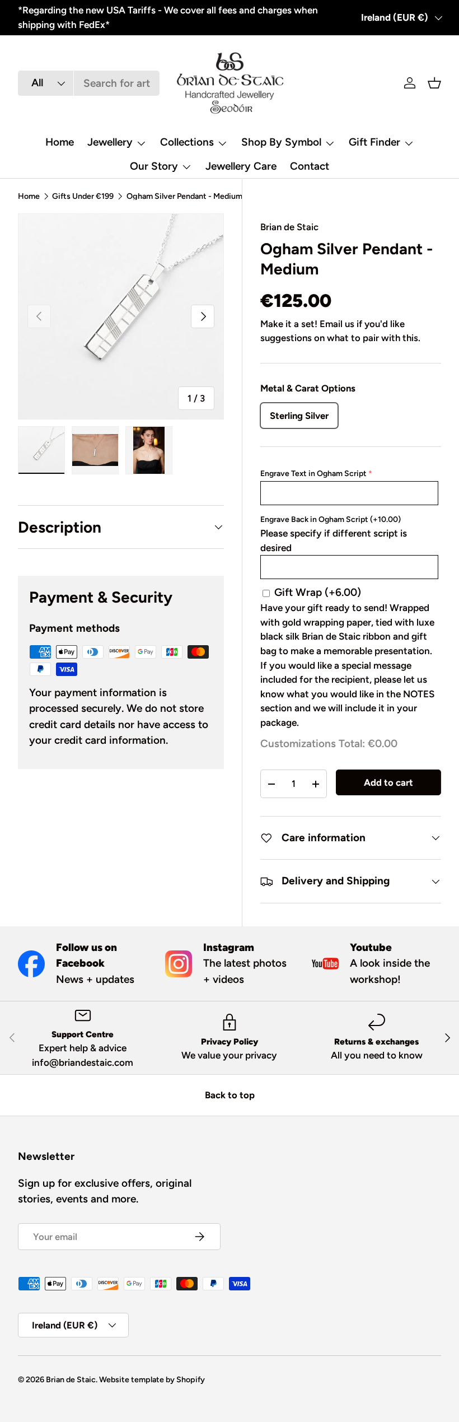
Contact (309, 166)
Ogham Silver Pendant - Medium (184, 196)
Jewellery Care (241, 166)
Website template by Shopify (152, 1379)
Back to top (230, 1095)
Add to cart (388, 782)
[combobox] (89, 83)
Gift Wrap (317, 592)
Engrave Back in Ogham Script (330, 519)
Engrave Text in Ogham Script (313, 473)
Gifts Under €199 (83, 196)
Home (59, 142)
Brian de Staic (289, 226)
